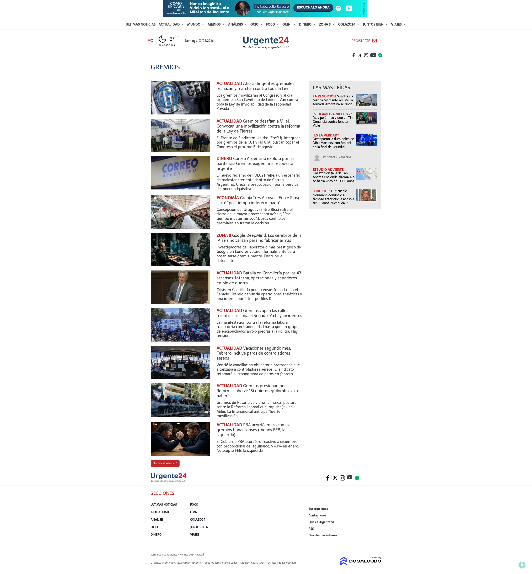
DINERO (224, 158)
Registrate (361, 40)
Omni (287, 24)
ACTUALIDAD (229, 83)
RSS (311, 528)
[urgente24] (168, 480)
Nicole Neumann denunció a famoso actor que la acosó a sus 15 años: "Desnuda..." (333, 197)
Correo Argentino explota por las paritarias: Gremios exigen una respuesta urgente (255, 163)
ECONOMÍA (228, 197)
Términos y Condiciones (164, 555)
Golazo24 (347, 24)
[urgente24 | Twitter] (360, 55)
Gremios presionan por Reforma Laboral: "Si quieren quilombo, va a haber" (257, 390)
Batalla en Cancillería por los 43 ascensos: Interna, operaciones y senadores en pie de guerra (259, 278)
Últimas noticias (141, 24)
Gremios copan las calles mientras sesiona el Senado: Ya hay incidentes (259, 313)
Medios (215, 24)
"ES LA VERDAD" (326, 135)
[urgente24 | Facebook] (354, 55)
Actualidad (170, 24)
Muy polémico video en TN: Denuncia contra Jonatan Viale (333, 121)
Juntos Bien (373, 24)
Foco (271, 24)
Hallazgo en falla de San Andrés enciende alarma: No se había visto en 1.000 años (334, 177)
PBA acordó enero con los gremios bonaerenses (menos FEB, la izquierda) (254, 430)
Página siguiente (164, 463)
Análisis (236, 24)
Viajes (397, 24)
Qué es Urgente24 (321, 522)
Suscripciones (318, 508)
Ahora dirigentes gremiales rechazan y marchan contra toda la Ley (255, 86)
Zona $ (325, 24)
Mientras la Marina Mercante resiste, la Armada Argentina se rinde (333, 100)
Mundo (194, 24)
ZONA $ (224, 235)
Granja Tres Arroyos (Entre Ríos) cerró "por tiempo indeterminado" (258, 200)
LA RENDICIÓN (325, 96)
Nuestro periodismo (323, 535)
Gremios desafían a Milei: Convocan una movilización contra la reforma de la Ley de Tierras (258, 126)
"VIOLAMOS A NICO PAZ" (332, 114)
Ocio (254, 24)
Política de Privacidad (192, 555)
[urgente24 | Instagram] (366, 55)
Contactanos (317, 515)
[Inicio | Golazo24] (380, 55)
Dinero (305, 24)
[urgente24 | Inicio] (376, 541)
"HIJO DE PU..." (325, 191)
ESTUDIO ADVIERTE (328, 169)
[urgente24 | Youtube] (373, 55)
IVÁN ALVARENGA (340, 157)
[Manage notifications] (522, 565)
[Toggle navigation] (152, 40)
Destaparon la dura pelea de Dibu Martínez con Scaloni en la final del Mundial (333, 142)
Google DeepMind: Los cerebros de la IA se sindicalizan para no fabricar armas (259, 238)
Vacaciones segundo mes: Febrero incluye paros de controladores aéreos (254, 353)
